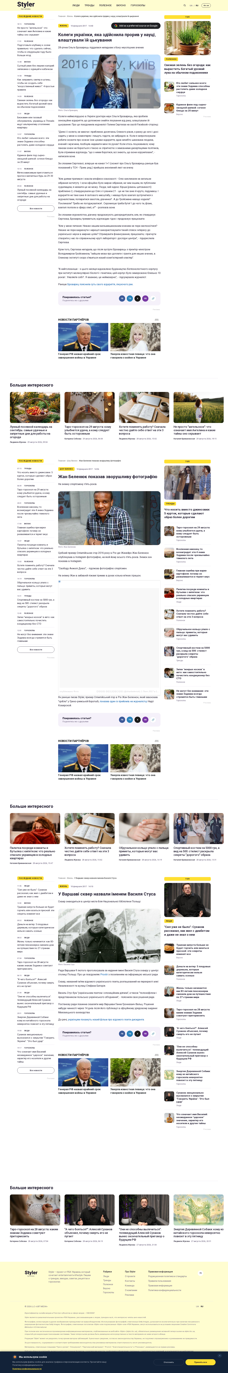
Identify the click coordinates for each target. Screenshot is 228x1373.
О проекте (130, 1276)
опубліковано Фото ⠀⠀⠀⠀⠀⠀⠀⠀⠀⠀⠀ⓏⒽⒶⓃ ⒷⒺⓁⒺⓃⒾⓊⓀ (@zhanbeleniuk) (100, 691)
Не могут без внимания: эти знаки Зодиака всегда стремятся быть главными (35, 638)
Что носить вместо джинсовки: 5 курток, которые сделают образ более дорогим (35, 476)
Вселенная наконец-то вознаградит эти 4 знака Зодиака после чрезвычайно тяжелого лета (35, 512)
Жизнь (70, 16)
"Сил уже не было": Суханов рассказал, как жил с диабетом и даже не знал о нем (35, 893)
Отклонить (169, 1362)
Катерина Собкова (73, 439)
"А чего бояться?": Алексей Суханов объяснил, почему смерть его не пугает (35, 983)
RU (197, 5)
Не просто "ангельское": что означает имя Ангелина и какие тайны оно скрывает (34, 31)
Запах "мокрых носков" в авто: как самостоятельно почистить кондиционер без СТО (35, 620)
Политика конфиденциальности (164, 1290)
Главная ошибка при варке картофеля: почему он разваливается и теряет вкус (32, 531)
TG (130, 298)
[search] (185, 5)
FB (122, 298)
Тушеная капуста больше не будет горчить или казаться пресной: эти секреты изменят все (35, 910)
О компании (131, 1290)
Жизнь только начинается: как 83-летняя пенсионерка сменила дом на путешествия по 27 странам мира (35, 946)
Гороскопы (138, 5)
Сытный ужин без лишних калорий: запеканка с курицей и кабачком (35, 67)
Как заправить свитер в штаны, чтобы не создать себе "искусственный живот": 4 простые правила (35, 84)
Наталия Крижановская (184, 439)
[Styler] (26, 5)
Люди (76, 5)
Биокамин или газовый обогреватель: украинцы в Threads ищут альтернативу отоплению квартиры (35, 122)
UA (191, 5)
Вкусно (121, 5)
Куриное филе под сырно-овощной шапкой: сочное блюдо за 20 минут (35, 159)
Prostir (104, 974)
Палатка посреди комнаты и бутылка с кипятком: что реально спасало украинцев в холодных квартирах (35, 549)
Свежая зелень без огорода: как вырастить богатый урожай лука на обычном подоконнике (34, 103)
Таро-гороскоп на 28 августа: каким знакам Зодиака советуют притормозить (35, 965)
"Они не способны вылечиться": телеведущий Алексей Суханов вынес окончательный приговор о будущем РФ (35, 1001)
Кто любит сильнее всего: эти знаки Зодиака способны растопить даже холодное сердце (35, 141)
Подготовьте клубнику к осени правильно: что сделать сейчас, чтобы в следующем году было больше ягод (34, 50)
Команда (129, 1285)
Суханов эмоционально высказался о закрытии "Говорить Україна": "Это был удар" (35, 1038)
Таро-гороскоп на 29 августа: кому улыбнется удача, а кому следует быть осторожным (88, 430)
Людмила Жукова (18, 442)
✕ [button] (219, 1356)
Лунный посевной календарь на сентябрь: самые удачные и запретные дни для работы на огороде (34, 194)
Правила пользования (159, 1281)
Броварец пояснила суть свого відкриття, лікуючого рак (100, 284)
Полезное (105, 5)
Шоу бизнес (72, 461)
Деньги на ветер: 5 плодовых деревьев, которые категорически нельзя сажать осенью (35, 928)
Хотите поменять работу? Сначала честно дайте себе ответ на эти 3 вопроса (142, 430)
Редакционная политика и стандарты (167, 1276)
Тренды (89, 5)
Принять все (200, 1362)
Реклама (129, 1295)
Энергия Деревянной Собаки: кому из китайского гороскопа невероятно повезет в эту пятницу (35, 1020)
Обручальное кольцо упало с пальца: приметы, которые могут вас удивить (34, 586)
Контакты (130, 1281)
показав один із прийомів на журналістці (123, 701)
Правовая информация (160, 1285)
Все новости (36, 208)
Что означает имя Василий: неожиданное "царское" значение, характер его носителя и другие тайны (35, 1056)
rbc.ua (206, 5)
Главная (61, 16)
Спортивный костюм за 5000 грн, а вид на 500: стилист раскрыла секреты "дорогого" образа (35, 603)
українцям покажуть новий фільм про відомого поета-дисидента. (106, 1019)
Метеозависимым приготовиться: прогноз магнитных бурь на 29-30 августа (35, 176)
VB (145, 298)
